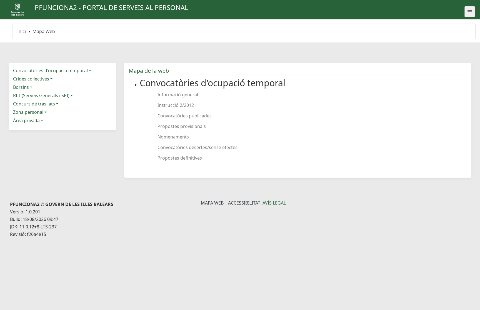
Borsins (21, 87)
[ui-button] (469, 11)
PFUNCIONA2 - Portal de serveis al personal (111, 7)
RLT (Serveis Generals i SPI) (41, 95)
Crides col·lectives (31, 79)
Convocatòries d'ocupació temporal (50, 70)
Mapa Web (212, 203)
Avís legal (274, 203)
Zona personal (28, 112)
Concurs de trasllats (34, 104)
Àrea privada (26, 120)
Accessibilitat (244, 203)
